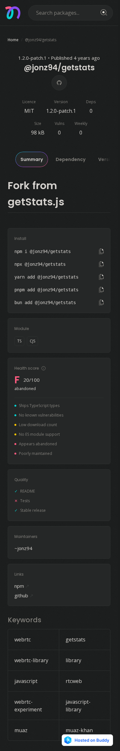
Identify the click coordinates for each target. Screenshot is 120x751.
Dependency (70, 159)
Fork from (32, 185)
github (24, 595)
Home (13, 39)
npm (21, 586)
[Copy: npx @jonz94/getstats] (101, 264)
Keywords (24, 620)
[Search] (103, 12)
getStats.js (36, 202)
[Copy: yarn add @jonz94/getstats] (101, 277)
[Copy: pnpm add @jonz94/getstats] (101, 290)
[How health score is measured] (43, 368)
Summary (31, 159)
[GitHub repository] (59, 82)
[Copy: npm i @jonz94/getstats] (101, 251)
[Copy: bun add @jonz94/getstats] (101, 302)
